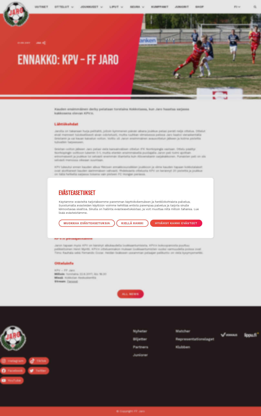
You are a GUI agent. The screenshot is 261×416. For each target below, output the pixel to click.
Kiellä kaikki (132, 223)
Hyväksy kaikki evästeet (176, 223)
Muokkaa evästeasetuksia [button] (87, 223)
